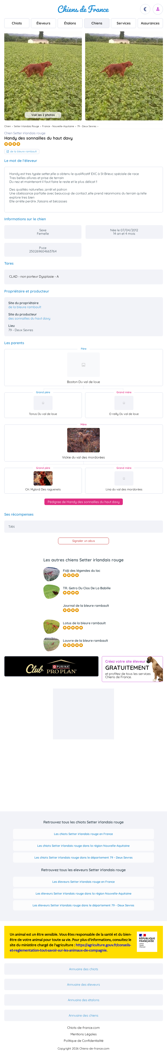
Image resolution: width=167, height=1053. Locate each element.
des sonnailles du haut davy (29, 318)
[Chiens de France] (83, 9)
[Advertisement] (83, 714)
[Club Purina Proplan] (51, 666)
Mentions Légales (83, 1034)
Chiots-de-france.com (83, 1028)
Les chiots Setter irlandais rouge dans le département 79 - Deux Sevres (83, 857)
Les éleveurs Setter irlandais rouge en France (83, 882)
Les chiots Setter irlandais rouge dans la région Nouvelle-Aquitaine (83, 846)
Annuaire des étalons (83, 1000)
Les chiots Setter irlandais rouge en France (83, 834)
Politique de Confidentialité (83, 1041)
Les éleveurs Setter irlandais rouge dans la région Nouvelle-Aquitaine (83, 893)
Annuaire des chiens (83, 1015)
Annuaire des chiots (83, 969)
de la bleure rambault (23, 151)
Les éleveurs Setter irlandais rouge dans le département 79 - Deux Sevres (83, 905)
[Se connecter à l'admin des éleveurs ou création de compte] (157, 9)
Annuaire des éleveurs (83, 984)
